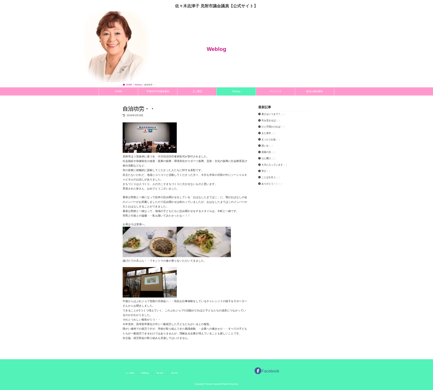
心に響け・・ (268, 158)
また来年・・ (268, 133)
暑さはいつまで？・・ (273, 114)
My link (174, 373)
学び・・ (266, 171)
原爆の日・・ (268, 152)
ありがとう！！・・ (272, 183)
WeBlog (145, 373)
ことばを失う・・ (270, 177)
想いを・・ (267, 145)
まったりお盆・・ (270, 139)
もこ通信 (130, 373)
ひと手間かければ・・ (273, 126)
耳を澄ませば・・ (270, 120)
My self (159, 373)
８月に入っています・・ (274, 164)
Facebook (270, 371)
